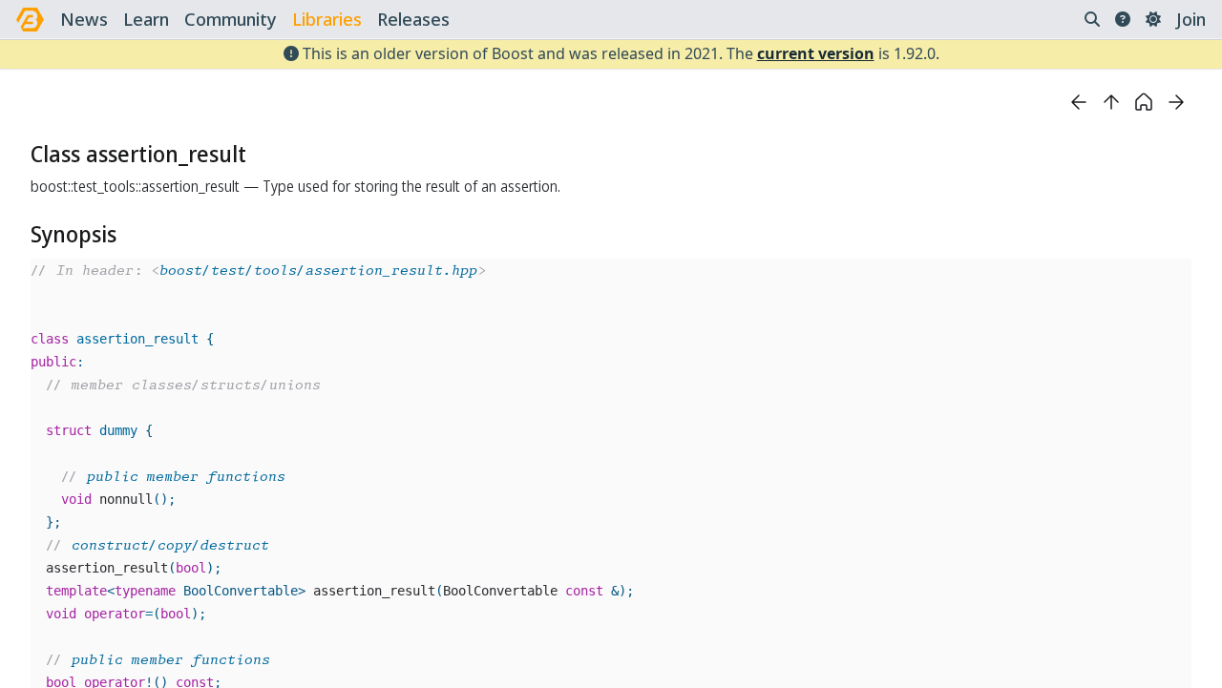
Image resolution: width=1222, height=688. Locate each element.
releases (413, 19)
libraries (327, 19)
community (230, 19)
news (84, 19)
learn (146, 19)
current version (815, 53)
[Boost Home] (30, 19)
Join (1191, 19)
